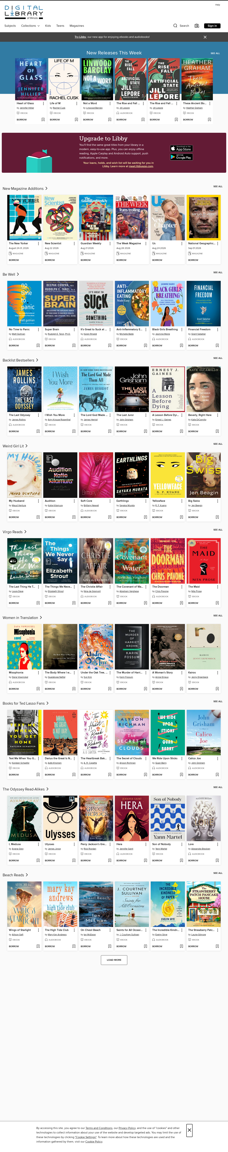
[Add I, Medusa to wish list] (38, 860)
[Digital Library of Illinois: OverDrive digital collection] (24, 12)
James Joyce (54, 848)
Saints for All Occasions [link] (130, 930)
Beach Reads (14, 875)
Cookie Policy (93, 1141)
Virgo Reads (13, 532)
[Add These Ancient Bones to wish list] (209, 120)
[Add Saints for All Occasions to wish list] (145, 946)
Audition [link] (50, 501)
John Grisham (126, 419)
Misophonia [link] (16, 672)
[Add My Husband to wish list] (38, 517)
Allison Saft (17, 934)
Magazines (77, 26)
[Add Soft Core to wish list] (109, 517)
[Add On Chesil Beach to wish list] (109, 946)
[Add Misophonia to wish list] (38, 689)
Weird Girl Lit (14, 446)
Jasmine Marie (162, 334)
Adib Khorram (55, 763)
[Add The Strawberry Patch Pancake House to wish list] (217, 946)
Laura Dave (17, 591)
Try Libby (80, 37)
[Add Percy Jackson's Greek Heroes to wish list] (109, 860)
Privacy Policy (127, 1128)
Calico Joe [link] (194, 758)
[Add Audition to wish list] (74, 517)
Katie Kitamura (55, 505)
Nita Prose (196, 591)
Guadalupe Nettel (56, 677)
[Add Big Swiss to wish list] (217, 517)
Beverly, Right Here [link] (199, 415)
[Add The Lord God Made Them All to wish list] (109, 431)
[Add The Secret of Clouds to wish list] (145, 775)
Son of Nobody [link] (161, 844)
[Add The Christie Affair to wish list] (109, 603)
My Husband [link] (16, 501)
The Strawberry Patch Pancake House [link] (202, 930)
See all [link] (215, 53)
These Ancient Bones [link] (195, 103)
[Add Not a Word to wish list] (109, 120)
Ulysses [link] (49, 844)
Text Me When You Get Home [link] (22, 758)
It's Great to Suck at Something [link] (94, 329)
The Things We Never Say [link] (58, 586)
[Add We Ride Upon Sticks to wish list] (181, 775)
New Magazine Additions (24, 188)
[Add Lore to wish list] (217, 860)
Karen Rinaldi (90, 334)
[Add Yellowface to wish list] (181, 517)
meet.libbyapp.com (141, 166)
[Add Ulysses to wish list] (74, 860)
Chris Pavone (162, 591)
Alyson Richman (128, 763)
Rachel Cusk (59, 108)
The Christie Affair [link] (92, 586)
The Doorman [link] (160, 586)
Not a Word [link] (90, 103)
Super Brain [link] (52, 329)
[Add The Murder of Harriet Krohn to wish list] (145, 689)
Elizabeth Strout (56, 591)
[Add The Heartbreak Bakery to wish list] (109, 775)
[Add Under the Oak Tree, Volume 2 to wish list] (109, 689)
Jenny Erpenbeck (199, 677)
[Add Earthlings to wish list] (145, 517)
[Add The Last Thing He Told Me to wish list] (38, 603)
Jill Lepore (125, 108)
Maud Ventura (19, 505)
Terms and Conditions (99, 1128)
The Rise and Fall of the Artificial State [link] (128, 103)
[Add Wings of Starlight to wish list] (38, 946)
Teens (60, 26)
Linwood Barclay (94, 108)
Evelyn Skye (161, 934)
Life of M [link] (55, 103)
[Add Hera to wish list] (145, 860)
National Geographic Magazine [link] (202, 243)
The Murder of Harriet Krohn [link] (130, 672)
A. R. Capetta (90, 763)
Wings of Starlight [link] (20, 930)
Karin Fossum (126, 677)
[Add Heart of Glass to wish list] (43, 120)
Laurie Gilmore (198, 934)
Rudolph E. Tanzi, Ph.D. (59, 334)
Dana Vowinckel (20, 677)
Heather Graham (194, 108)
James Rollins (19, 419)
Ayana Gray (18, 848)
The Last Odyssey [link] (19, 415)
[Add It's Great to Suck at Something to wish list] (109, 345)
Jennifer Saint (126, 848)
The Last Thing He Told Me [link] (22, 586)
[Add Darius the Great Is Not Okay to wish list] (74, 775)
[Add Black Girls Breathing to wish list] (181, 345)
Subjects (10, 26)
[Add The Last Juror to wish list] (145, 431)
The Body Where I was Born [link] (58, 672)
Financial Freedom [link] (199, 329)
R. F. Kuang (160, 505)
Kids (48, 26)
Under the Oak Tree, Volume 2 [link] (94, 672)
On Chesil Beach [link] (91, 930)
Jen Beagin (196, 505)
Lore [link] (191, 844)
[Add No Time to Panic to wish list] (38, 345)
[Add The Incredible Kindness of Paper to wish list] (181, 946)
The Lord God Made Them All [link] (94, 415)
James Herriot (91, 419)
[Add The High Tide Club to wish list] (74, 946)
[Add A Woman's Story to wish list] (181, 689)
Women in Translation (21, 618)
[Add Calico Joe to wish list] (217, 775)
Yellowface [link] (158, 501)
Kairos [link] (192, 672)
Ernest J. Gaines (163, 419)
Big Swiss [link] (194, 501)
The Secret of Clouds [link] (129, 758)
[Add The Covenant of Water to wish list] (145, 603)
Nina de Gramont (92, 591)
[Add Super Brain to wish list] (74, 345)
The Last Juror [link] (125, 415)
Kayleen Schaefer (20, 763)
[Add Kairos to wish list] (217, 689)
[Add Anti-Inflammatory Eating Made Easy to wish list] (145, 345)
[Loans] (197, 26)
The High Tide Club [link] (57, 930)
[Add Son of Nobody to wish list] (181, 860)
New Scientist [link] (53, 243)
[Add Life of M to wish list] (76, 120)
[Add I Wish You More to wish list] (74, 431)
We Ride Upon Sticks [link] (164, 758)
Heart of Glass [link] (25, 103)
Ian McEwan (90, 934)
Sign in (212, 26)
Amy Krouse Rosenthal (59, 419)
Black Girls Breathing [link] (165, 329)
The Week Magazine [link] (128, 243)
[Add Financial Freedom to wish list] (217, 345)
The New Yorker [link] (18, 243)
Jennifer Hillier (27, 108)
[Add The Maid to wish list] (217, 603)
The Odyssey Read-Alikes (24, 789)
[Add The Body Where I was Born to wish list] (74, 689)
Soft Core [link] (86, 501)
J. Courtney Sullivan (129, 934)
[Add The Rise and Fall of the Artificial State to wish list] (143, 120)
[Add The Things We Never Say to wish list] (74, 603)
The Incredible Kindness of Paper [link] (166, 930)
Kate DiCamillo (198, 419)
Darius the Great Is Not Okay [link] (58, 758)
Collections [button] (29, 26)
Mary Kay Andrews (57, 934)
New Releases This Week (114, 53)
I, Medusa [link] (15, 844)
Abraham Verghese (129, 591)
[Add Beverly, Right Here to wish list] (217, 431)
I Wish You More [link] (55, 415)
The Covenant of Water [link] (130, 586)
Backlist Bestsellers (19, 360)
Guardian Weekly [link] (91, 243)
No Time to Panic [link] (19, 329)
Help (217, 5)
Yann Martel (161, 848)
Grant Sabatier (198, 334)
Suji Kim (88, 677)
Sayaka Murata (127, 505)
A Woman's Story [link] (162, 672)
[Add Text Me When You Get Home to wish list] (38, 775)
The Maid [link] (194, 586)
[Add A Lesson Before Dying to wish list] (181, 431)
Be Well (9, 274)
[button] (181, 26)
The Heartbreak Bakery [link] (94, 758)
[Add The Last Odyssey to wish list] (38, 431)
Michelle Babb (127, 334)
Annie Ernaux (162, 677)
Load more (114, 960)
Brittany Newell (91, 505)
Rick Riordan (90, 848)
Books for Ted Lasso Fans (24, 703)
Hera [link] (119, 844)
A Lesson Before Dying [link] (166, 415)
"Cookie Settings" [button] (85, 1137)
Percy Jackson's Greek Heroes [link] (94, 844)
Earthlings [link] (122, 501)
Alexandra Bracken (200, 848)
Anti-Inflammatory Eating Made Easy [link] (130, 329)
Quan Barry (161, 763)
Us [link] (154, 243)
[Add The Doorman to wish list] (181, 603)
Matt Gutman (18, 334)
